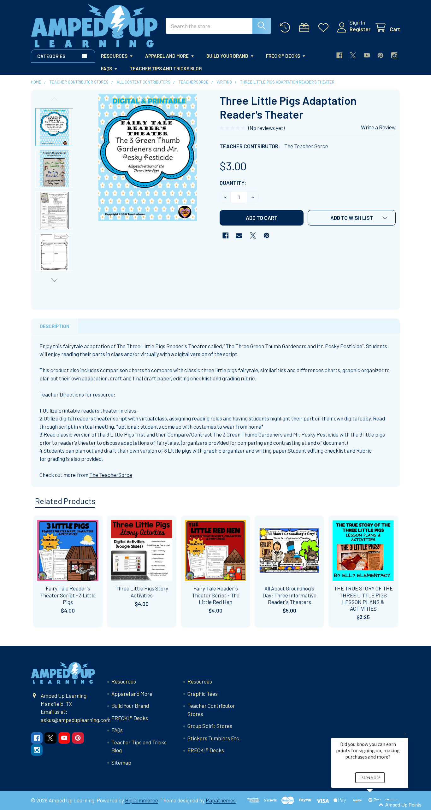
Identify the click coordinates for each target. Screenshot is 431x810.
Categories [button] (51, 56)
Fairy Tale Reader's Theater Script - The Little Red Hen (215, 595)
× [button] (405, 734)
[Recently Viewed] (286, 27)
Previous (54, 99)
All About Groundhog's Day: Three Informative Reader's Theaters (289, 595)
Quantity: (233, 182)
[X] (353, 55)
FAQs (106, 68)
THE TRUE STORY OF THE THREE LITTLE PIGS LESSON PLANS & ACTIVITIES (363, 598)
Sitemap (121, 762)
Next (54, 279)
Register (360, 29)
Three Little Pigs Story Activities (141, 591)
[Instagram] (394, 55)
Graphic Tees (202, 693)
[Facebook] (339, 55)
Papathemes (221, 800)
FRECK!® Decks (283, 56)
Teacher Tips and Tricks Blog (166, 68)
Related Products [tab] (65, 501)
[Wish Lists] (325, 27)
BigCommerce (141, 800)
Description (54, 326)
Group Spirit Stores (209, 726)
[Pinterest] (380, 55)
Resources (114, 56)
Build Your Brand (227, 56)
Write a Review (378, 127)
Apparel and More (167, 56)
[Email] (239, 235)
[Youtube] (367, 55)
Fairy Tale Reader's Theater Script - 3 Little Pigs (68, 595)
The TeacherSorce (110, 475)
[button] (352, 218)
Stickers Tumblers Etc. (213, 738)
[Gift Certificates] (305, 27)
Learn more (370, 777)
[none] (147, 157)
